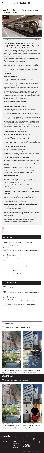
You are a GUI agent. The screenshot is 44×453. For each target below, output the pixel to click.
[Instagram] (21, 273)
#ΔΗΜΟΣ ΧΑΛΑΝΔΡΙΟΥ (15, 325)
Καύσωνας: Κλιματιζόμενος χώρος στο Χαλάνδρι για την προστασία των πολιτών (21, 250)
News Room (37, 39)
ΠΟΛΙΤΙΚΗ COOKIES (25, 440)
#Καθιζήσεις (31, 325)
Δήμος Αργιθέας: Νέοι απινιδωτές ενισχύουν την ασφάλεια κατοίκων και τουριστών (19, 305)
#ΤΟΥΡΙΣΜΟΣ (7, 380)
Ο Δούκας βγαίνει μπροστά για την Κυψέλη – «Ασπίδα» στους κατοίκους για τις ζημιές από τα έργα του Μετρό (20, 255)
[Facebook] (14, 273)
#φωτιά (28, 327)
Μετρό (17, 51)
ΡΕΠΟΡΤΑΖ (15, 436)
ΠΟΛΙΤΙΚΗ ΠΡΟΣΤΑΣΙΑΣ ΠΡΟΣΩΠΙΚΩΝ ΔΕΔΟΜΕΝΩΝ (26, 445)
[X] (18, 273)
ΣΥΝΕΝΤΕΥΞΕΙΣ (16, 447)
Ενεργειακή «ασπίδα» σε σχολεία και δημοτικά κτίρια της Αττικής (17, 242)
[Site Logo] (22, 3)
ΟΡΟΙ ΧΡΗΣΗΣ (26, 438)
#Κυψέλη (37, 325)
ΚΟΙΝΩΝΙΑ (6, 39)
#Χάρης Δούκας (8, 327)
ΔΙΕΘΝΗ (14, 441)
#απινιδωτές (20, 380)
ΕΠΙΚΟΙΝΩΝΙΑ (26, 436)
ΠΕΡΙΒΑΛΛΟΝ (16, 443)
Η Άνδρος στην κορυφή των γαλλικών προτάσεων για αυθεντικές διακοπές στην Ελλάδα (20, 259)
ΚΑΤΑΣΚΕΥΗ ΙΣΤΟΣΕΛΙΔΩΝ (28, 451)
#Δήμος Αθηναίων (24, 325)
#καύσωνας (17, 327)
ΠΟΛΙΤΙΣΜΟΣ (16, 445)
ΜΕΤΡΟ (12, 232)
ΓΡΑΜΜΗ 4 (7, 232)
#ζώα (13, 327)
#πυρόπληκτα (23, 327)
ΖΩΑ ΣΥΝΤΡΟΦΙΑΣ (6, 299)
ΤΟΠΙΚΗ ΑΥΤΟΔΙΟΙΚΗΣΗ (11, 303)
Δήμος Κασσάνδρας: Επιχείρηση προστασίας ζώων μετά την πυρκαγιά (18, 300)
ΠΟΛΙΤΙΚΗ (15, 439)
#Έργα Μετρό (7, 325)
